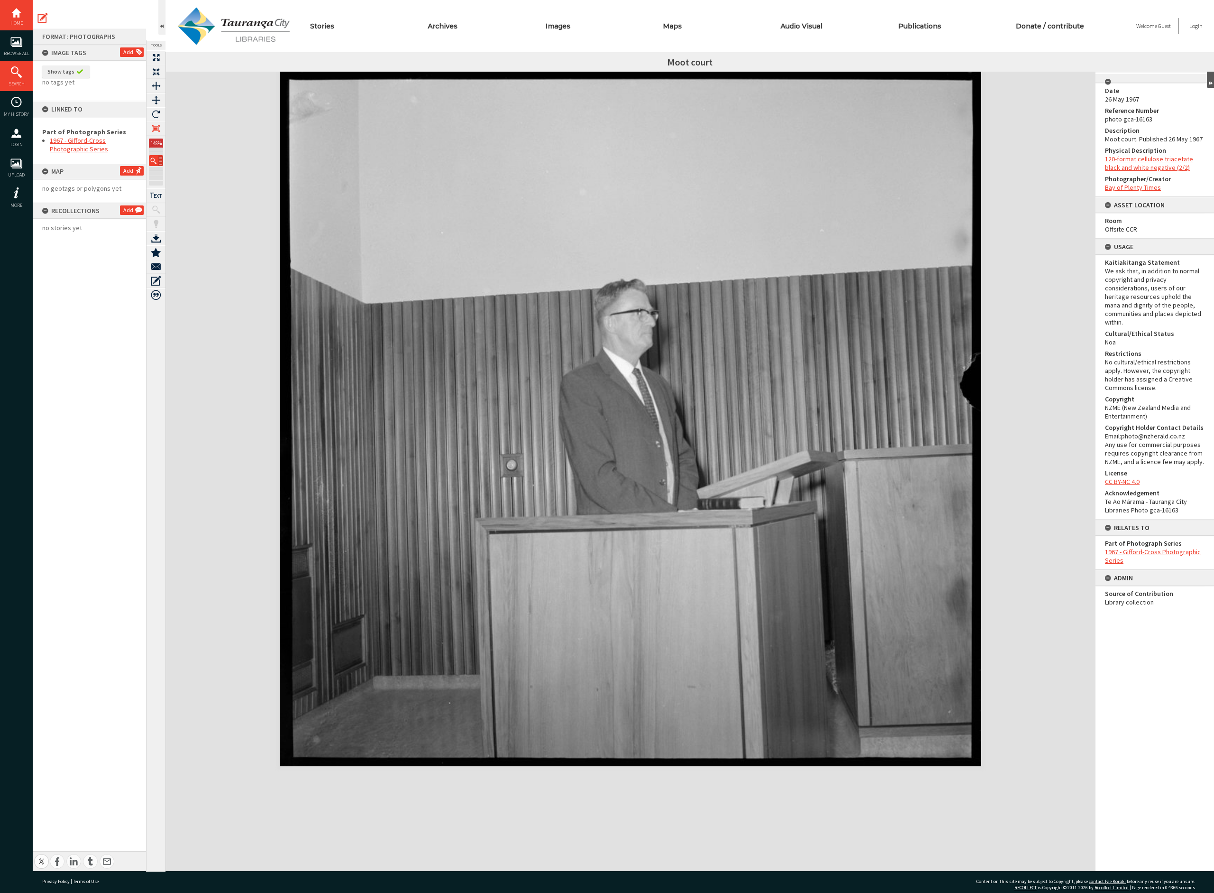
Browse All (16, 53)
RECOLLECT (1025, 887)
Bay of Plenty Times (1133, 187)
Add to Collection (156, 252)
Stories (322, 26)
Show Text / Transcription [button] (156, 195)
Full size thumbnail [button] (156, 57)
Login (16, 144)
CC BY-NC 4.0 (1122, 481)
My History (16, 114)
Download (156, 238)
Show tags (60, 71)
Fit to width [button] (156, 86)
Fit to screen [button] (156, 72)
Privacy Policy (56, 881)
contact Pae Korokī (1107, 881)
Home (16, 23)
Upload (16, 175)
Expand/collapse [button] (1210, 80)
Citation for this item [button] (156, 295)
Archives (443, 26)
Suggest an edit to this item (42, 18)
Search (17, 84)
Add (128, 52)
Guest (1164, 25)
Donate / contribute (1050, 26)
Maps (672, 26)
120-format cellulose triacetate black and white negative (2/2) (1149, 163)
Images (557, 26)
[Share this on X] (41, 856)
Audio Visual (801, 26)
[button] (156, 160)
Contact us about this (156, 267)
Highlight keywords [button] (156, 224)
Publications (919, 26)
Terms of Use (86, 881)
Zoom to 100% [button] (156, 128)
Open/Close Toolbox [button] (162, 17)
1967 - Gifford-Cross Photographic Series (79, 144)
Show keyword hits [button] (156, 210)
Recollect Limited (1111, 887)
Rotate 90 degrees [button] (156, 114)
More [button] (16, 205)
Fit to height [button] (156, 100)
